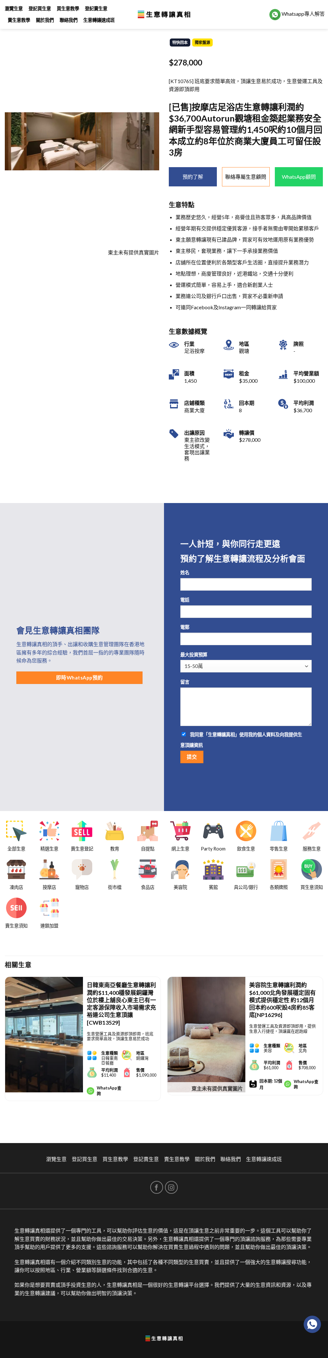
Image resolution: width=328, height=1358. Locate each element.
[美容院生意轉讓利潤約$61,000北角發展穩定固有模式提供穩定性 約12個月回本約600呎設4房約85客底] (206, 1034)
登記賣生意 (96, 8)
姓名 (184, 572)
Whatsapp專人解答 (303, 14)
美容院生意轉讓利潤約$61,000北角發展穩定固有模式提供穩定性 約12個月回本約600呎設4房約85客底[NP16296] (282, 999)
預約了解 (193, 177)
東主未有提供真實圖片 (217, 1088)
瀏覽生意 (14, 8)
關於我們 (45, 20)
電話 (184, 599)
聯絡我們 (69, 20)
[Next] (323, 1049)
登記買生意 (40, 8)
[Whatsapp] (312, 1324)
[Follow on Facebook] (156, 1187)
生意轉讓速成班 (99, 20)
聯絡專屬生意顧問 (245, 177)
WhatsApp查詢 (109, 1090)
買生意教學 (68, 8)
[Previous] (5, 1049)
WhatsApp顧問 (299, 177)
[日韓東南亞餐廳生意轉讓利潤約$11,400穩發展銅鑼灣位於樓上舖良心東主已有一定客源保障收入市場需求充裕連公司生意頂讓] (44, 1034)
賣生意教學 (19, 20)
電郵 (184, 627)
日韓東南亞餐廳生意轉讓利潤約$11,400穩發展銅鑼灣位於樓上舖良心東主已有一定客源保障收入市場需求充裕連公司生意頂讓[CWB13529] (121, 1003)
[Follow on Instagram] (171, 1187)
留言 (184, 682)
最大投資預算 (193, 654)
